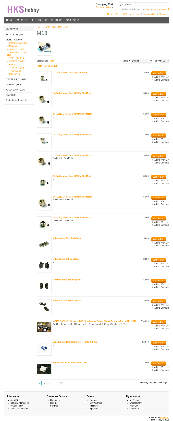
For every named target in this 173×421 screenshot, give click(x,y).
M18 (67, 27)
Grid (52, 61)
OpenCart (164, 417)
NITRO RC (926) (13, 84)
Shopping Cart (149, 14)
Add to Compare (161, 80)
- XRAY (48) (12, 46)
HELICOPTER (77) (14, 34)
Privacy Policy (16, 406)
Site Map (54, 406)
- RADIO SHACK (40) (17, 43)
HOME (9, 20)
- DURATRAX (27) (15, 68)
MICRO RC (22, 20)
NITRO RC (56, 20)
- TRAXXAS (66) (14, 71)
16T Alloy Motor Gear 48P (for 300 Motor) (72, 134)
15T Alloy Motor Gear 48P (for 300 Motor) (72, 114)
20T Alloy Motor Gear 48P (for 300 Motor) (72, 217)
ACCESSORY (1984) (15, 90)
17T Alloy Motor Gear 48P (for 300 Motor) (72, 155)
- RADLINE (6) (13, 74)
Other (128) (11, 95)
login (147, 9)
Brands (93, 400)
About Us (14, 400)
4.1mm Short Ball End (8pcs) (67, 280)
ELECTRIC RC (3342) (16, 79)
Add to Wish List (161, 77)
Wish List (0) (121, 14)
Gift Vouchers (96, 403)
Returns (53, 403)
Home (110, 14)
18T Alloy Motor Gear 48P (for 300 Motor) (72, 176)
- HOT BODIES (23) (16, 61)
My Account (135, 14)
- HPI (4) (11, 64)
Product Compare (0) (47, 66)
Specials (94, 409)
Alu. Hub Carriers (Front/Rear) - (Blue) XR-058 (75, 342)
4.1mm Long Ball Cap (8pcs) (66, 259)
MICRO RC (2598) (14, 40)
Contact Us (55, 400)
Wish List (134, 406)
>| (61, 383)
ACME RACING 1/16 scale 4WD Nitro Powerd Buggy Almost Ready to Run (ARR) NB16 (94, 321)
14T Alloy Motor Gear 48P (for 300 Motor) (72, 93)
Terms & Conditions (19, 409)
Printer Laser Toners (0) (16, 100)
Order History (136, 403)
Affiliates (94, 406)
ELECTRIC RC (39, 20)
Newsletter (134, 409)
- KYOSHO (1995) (15, 49)
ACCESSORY (73, 20)
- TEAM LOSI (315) (15, 58)
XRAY (59, 27)
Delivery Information (19, 403)
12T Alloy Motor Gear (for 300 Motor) (70, 72)
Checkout (163, 14)
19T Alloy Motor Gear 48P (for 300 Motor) (72, 197)
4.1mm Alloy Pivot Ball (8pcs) (67, 238)
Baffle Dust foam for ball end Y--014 (70, 363)
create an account (160, 9)
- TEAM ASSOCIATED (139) (17, 53)
